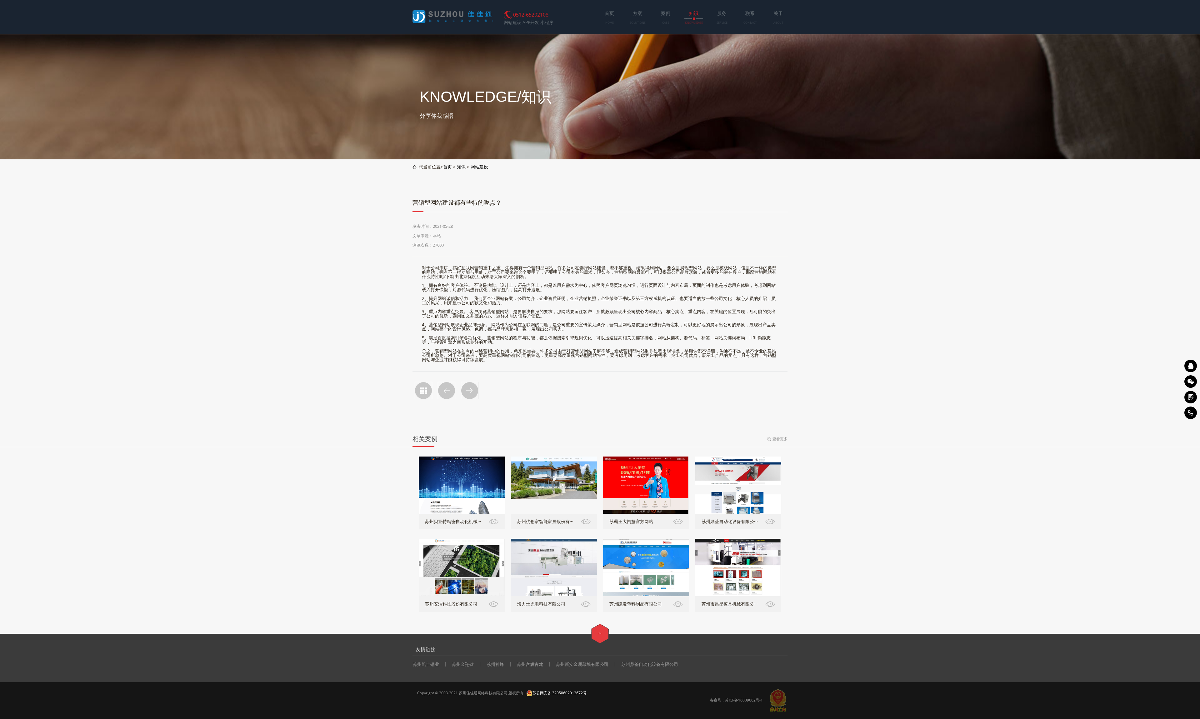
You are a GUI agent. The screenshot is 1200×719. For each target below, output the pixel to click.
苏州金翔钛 (463, 664)
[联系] (1190, 397)
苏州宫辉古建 (530, 664)
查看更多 (780, 439)
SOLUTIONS (638, 22)
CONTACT (750, 22)
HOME (609, 22)
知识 (461, 167)
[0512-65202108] (1190, 413)
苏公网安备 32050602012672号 (559, 693)
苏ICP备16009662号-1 (744, 700)
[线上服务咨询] (1190, 366)
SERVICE (722, 22)
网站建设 (479, 167)
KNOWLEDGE (694, 22)
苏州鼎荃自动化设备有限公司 (649, 664)
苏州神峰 (495, 664)
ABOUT (778, 22)
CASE (665, 22)
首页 (447, 167)
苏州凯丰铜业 (426, 664)
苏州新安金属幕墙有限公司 (582, 664)
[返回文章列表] (423, 390)
